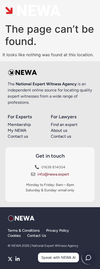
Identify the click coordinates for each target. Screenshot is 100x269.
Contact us (18, 136)
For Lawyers (63, 117)
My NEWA (17, 130)
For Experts (20, 117)
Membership (19, 124)
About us (59, 130)
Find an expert (64, 124)
